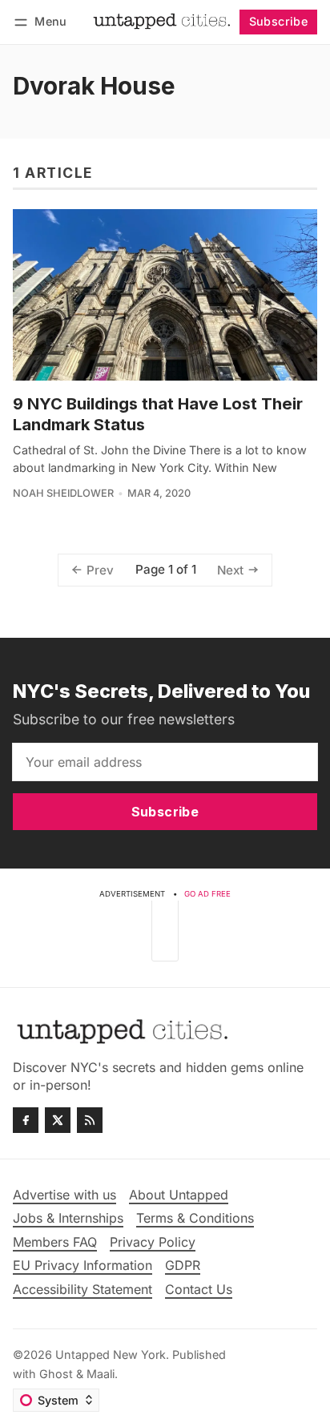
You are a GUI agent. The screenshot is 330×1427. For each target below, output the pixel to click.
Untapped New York (110, 1354)
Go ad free (207, 893)
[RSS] (90, 1120)
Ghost (56, 1374)
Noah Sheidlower (63, 493)
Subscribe (278, 21)
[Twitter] (57, 1120)
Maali (101, 1374)
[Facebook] (25, 1120)
